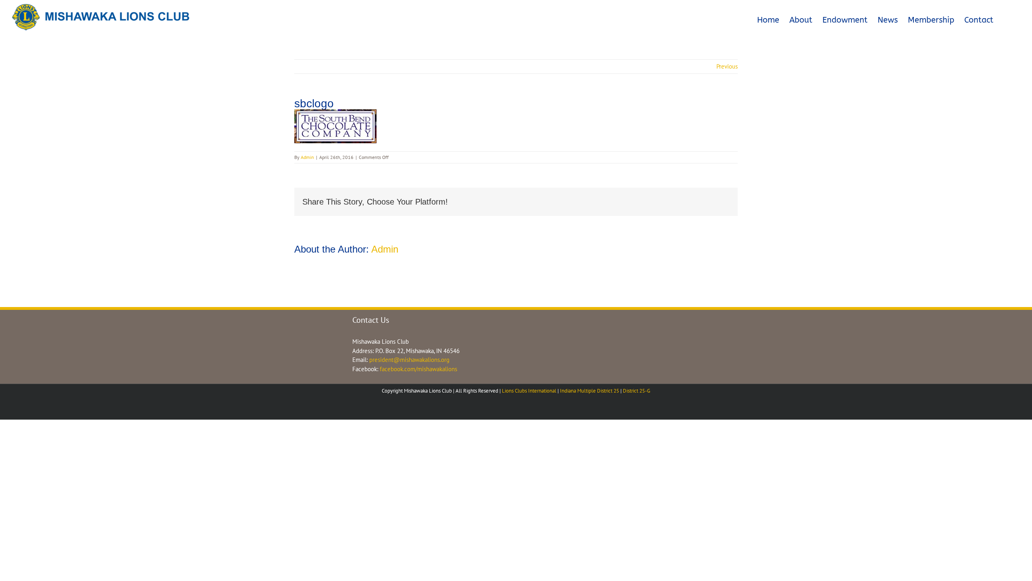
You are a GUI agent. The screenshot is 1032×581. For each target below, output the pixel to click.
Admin (307, 157)
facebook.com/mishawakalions (418, 369)
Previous (727, 66)
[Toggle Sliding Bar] (1006, 18)
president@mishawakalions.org (409, 360)
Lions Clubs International (529, 390)
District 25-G (636, 390)
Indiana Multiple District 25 (589, 390)
